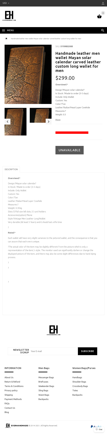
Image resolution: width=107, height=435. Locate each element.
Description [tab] (11, 169)
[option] (15, 121)
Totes (75, 390)
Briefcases (43, 382)
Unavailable (70, 150)
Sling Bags (43, 390)
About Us (9, 377)
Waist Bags (43, 395)
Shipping (9, 395)
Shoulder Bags (79, 382)
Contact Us (10, 408)
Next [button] (49, 122)
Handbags (77, 377)
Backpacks (43, 399)
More (57, 120)
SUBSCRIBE (87, 351)
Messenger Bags (46, 377)
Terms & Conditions (14, 386)
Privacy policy (11, 390)
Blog (7, 412)
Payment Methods (13, 399)
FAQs (7, 403)
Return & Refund (12, 382)
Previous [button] (7, 122)
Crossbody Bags (80, 386)
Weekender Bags (46, 386)
